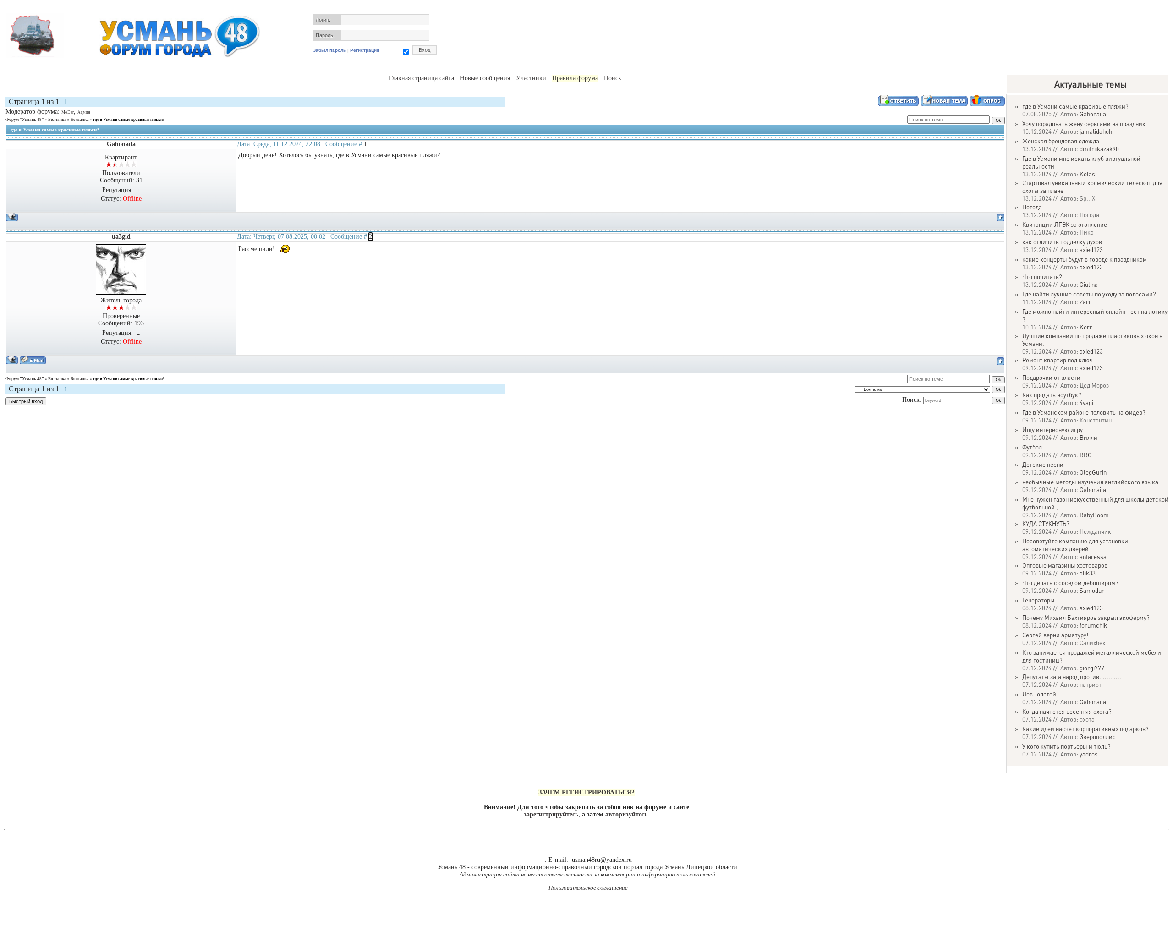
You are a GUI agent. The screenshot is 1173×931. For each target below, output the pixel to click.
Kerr (1086, 327)
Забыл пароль (329, 50)
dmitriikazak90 (1099, 149)
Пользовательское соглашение (588, 887)
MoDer (67, 112)
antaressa (1093, 556)
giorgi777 (1092, 668)
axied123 (1091, 249)
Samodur (1092, 590)
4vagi (1086, 402)
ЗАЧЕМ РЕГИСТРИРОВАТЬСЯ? (586, 792)
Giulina (1089, 284)
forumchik (1093, 625)
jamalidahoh (1096, 131)
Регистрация (364, 50)
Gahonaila (121, 144)
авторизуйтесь (626, 814)
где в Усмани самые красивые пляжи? (129, 119)
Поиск (612, 78)
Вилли (1088, 437)
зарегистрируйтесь (551, 814)
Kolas (1087, 174)
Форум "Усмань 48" (24, 119)
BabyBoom (1094, 515)
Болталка (57, 119)
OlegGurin (1093, 472)
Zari (1085, 302)
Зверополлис (1098, 736)
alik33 (1088, 573)
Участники (531, 78)
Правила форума (575, 78)
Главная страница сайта (421, 78)
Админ (83, 112)
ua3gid (121, 236)
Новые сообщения (485, 78)
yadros (1089, 754)
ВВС (1085, 455)
